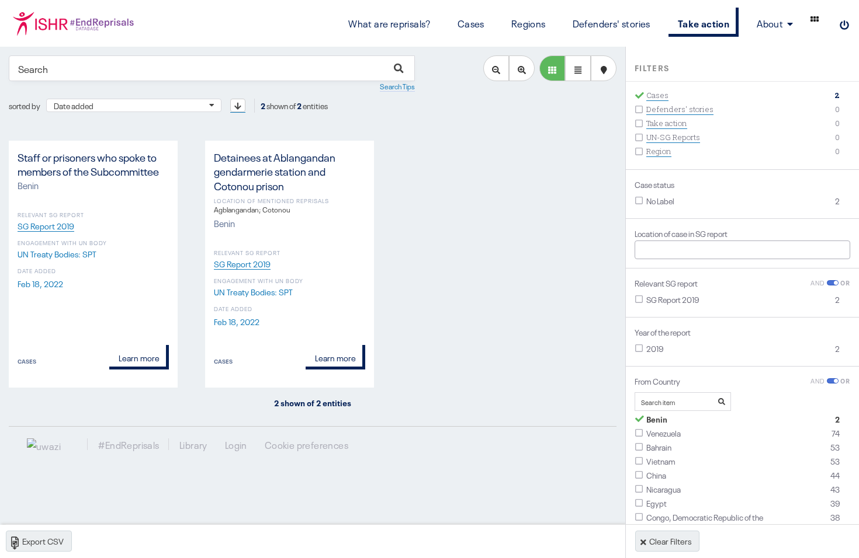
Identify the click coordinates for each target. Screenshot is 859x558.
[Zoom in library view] (522, 68)
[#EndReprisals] (74, 23)
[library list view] (552, 68)
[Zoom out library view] (496, 68)
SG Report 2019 (46, 225)
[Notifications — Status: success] (814, 19)
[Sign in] (844, 23)
